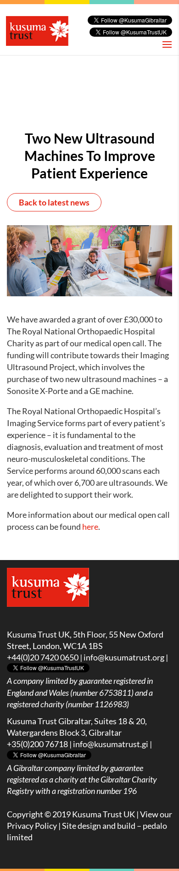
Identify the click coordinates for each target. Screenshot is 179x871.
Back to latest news (54, 202)
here (90, 526)
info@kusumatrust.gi (110, 744)
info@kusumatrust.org (124, 657)
